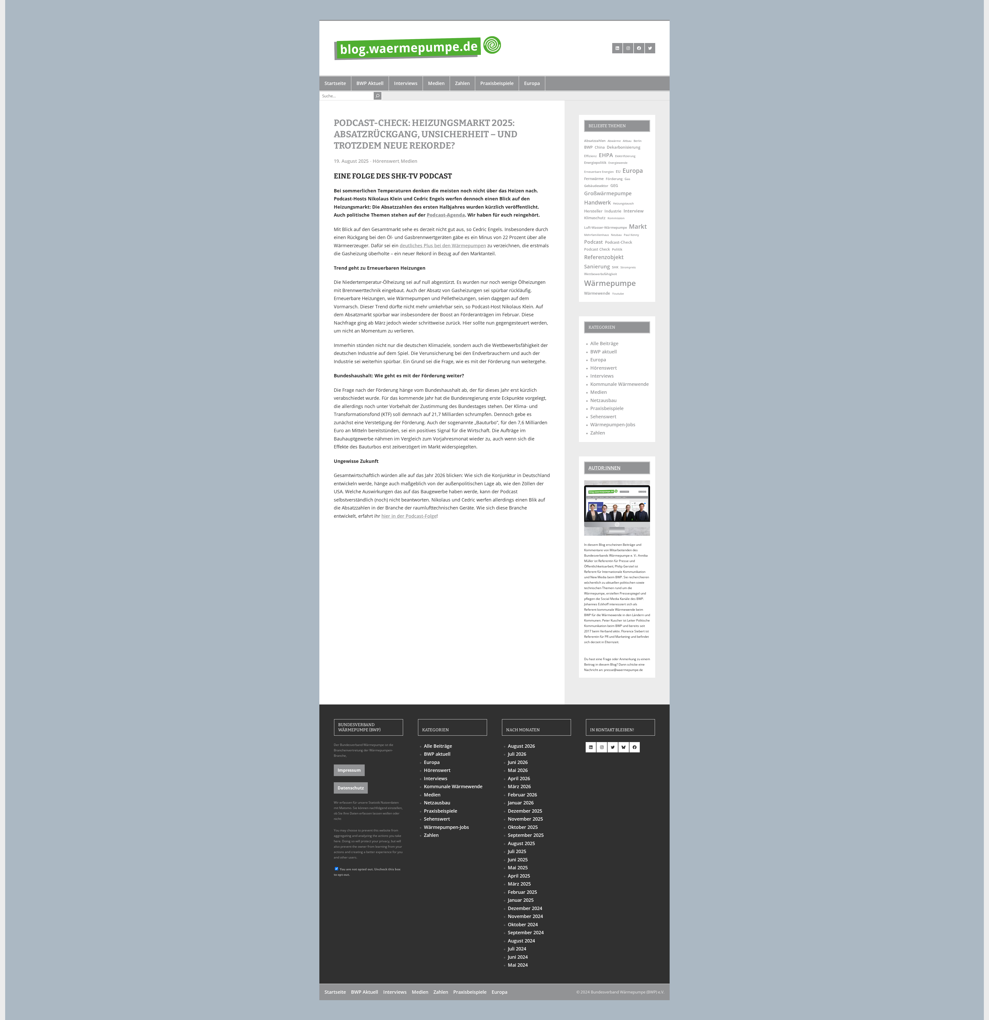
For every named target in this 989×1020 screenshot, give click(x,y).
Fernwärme (594, 178)
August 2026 (521, 746)
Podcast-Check (618, 242)
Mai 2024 (518, 965)
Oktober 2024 (523, 924)
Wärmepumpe (610, 283)
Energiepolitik (595, 162)
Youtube (618, 293)
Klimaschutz (595, 217)
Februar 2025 (522, 892)
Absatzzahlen (595, 141)
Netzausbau (603, 400)
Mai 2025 (518, 867)
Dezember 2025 (525, 811)
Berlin (638, 141)
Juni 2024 (518, 957)
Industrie (612, 211)
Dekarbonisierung (623, 147)
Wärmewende (597, 293)
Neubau (616, 235)
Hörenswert (386, 161)
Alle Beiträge (604, 343)
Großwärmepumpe (608, 193)
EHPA (606, 155)
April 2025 (519, 876)
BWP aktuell (603, 351)
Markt (638, 226)
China (600, 147)
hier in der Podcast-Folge (409, 516)
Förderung (614, 179)
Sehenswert (603, 416)
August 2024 (521, 941)
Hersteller (593, 211)
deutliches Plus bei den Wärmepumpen (443, 245)
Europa (633, 171)
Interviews (602, 376)
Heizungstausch (623, 203)
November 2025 (525, 819)
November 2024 (525, 916)
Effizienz (590, 156)
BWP (588, 147)
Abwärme (614, 141)
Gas (627, 179)
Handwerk (597, 202)
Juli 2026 (517, 754)
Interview (634, 211)
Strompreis (628, 267)
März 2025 (519, 884)
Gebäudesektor (596, 186)
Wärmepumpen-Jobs (612, 424)
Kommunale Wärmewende (619, 384)
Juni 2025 (518, 859)
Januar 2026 (521, 803)
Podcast (593, 241)
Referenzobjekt (604, 257)
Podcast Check (597, 249)
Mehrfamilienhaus (596, 235)
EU (618, 171)
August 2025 (521, 843)
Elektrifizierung (625, 156)
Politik (617, 249)
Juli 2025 (517, 851)
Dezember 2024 (525, 908)
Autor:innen (604, 468)
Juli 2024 (517, 949)
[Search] (377, 96)
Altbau (627, 141)
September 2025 (526, 835)
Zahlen (597, 433)
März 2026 (519, 786)
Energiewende (617, 163)
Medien (409, 161)
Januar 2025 (521, 900)
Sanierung (597, 266)
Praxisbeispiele (607, 408)
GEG (614, 185)
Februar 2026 (522, 795)
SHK (615, 267)
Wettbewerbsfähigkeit (600, 274)
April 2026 (519, 778)
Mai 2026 (518, 770)
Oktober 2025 (523, 827)
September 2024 (526, 932)
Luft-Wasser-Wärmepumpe (605, 227)
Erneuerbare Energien (599, 172)
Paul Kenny (631, 235)
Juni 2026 (518, 762)
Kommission (616, 218)
